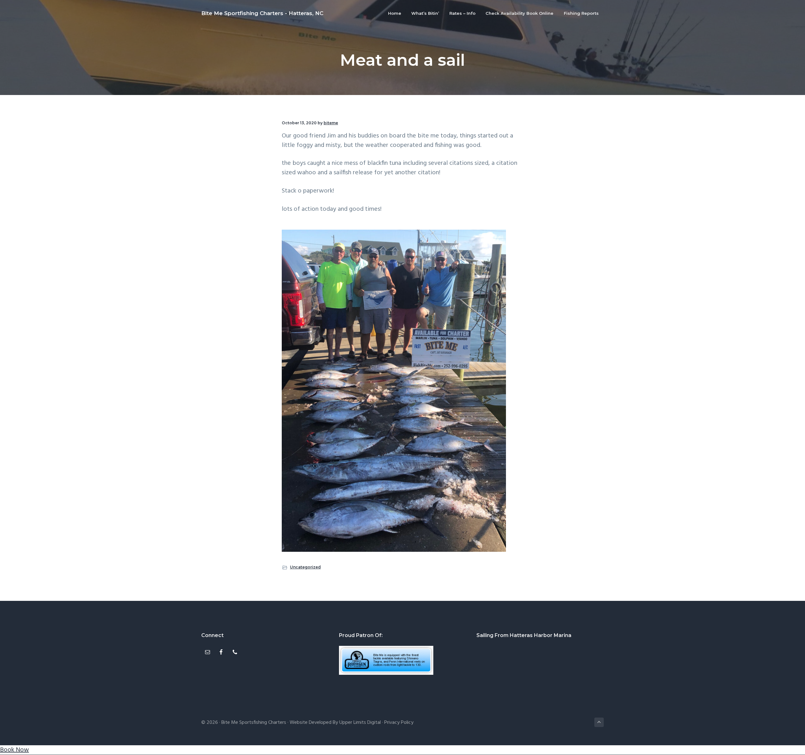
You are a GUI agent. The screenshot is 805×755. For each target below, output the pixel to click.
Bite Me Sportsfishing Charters (253, 723)
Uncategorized (305, 567)
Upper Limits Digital (360, 723)
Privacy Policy (399, 723)
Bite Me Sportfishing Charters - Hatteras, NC (262, 13)
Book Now (14, 750)
